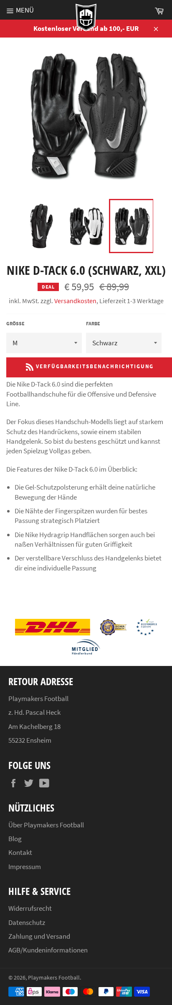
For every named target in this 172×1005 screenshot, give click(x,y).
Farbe (93, 323)
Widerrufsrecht (30, 908)
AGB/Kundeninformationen (48, 950)
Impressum (24, 866)
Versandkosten (75, 300)
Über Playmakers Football (46, 824)
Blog (15, 838)
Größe (15, 323)
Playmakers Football (54, 977)
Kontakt (20, 852)
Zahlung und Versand (39, 936)
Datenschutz (26, 922)
